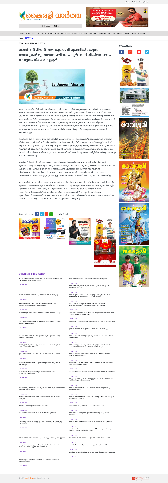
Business (102, 33)
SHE (114, 33)
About (127, 2)
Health (74, 33)
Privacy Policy (143, 2)
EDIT (109, 33)
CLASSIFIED (93, 33)
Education (42, 33)
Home (22, 33)
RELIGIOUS (141, 33)
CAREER (120, 33)
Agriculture (65, 33)
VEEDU (133, 33)
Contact (134, 2)
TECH (80, 33)
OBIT (85, 33)
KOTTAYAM (29, 38)
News (28, 33)
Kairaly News (29, 478)
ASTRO (127, 33)
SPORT (34, 33)
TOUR (57, 33)
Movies (50, 33)
